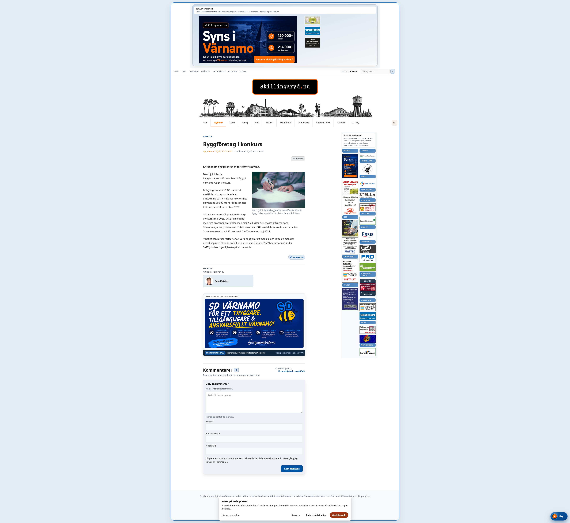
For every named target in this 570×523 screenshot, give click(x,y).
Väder (176, 71)
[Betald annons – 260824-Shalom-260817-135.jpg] (350, 299)
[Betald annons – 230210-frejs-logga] (368, 234)
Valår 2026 (205, 71)
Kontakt (243, 71)
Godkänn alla (339, 515)
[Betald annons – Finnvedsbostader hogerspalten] (368, 221)
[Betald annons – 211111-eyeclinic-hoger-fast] (368, 183)
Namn (209, 421)
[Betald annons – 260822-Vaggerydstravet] (350, 205)
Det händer (194, 71)
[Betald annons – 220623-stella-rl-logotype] (368, 195)
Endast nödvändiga (316, 515)
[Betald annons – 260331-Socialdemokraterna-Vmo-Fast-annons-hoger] (368, 287)
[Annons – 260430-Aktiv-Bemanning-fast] (312, 20)
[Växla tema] (394, 123)
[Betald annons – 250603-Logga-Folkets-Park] (368, 156)
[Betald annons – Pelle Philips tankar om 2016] (312, 31)
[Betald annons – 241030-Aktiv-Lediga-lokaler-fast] (350, 186)
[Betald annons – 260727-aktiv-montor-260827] (350, 228)
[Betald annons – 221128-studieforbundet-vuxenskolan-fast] (368, 267)
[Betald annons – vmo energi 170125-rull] (368, 316)
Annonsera (232, 71)
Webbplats (211, 445)
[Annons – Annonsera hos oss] (350, 166)
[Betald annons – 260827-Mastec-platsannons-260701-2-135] (350, 245)
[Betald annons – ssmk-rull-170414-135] (368, 330)
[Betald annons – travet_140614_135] (368, 249)
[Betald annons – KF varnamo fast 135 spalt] (368, 307)
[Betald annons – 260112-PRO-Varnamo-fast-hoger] (368, 258)
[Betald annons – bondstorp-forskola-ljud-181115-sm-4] (312, 42)
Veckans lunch (219, 71)
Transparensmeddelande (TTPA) (290, 353)
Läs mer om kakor (231, 515)
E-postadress (213, 433)
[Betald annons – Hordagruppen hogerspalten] (368, 352)
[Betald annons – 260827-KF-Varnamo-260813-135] (350, 271)
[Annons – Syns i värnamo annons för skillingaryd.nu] (248, 39)
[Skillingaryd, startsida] (285, 86)
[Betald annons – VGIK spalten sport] (368, 339)
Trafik (184, 71)
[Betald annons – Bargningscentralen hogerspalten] (368, 207)
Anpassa (296, 515)
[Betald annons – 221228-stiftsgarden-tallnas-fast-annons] (368, 169)
